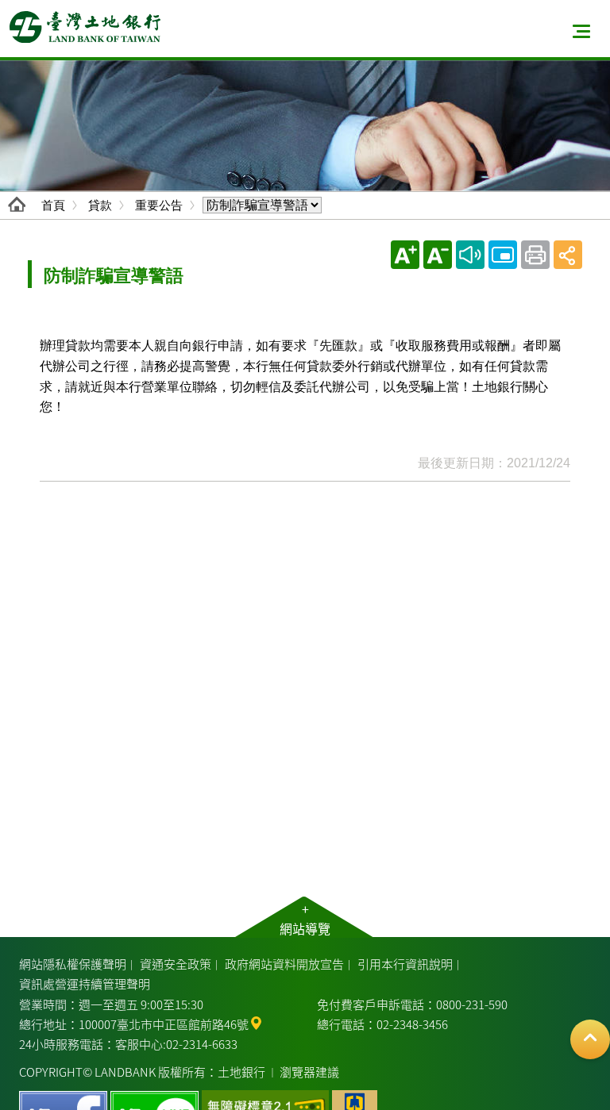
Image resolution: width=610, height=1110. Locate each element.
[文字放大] (405, 254)
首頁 (53, 205)
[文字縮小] (437, 254)
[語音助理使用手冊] (470, 254)
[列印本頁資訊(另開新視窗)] (535, 254)
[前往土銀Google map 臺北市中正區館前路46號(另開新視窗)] (256, 1021)
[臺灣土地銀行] (85, 27)
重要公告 (159, 205)
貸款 (100, 205)
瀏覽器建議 (309, 1071)
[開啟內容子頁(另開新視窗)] (502, 254)
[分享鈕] (568, 254)
